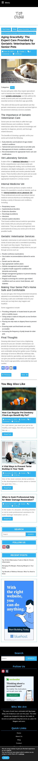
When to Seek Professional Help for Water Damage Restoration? (18, 498)
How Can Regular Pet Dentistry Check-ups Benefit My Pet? (17, 413)
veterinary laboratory (20, 161)
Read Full (8, 434)
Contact (19, 743)
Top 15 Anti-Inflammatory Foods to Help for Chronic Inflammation (18, 561)
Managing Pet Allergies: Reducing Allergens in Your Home (18, 567)
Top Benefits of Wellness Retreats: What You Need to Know (18, 572)
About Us (19, 736)
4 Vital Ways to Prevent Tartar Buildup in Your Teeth (17, 467)
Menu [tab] (7, 2)
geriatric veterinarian (13, 96)
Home (19, 733)
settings (21, 754)
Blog (14, 29)
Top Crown (6, 29)
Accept (6, 758)
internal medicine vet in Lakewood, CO (18, 193)
